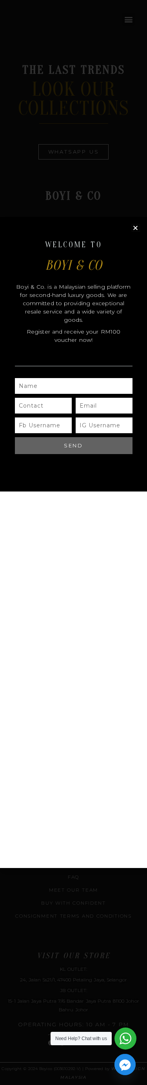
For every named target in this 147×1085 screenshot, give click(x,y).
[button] (135, 228)
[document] (73, 542)
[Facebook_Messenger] (125, 1064)
